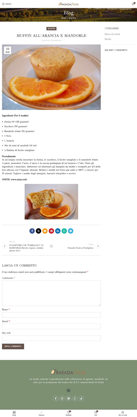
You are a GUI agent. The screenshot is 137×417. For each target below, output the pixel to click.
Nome (6, 309)
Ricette (72, 18)
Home (63, 18)
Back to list (51, 246)
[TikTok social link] (81, 398)
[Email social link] (45, 231)
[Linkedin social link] (57, 231)
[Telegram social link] (70, 231)
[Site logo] (68, 4)
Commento (8, 278)
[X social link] (38, 231)
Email (6, 321)
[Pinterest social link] (51, 231)
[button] (68, 390)
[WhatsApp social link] (64, 231)
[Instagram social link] (62, 398)
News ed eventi (112, 34)
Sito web (6, 333)
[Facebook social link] (32, 231)
